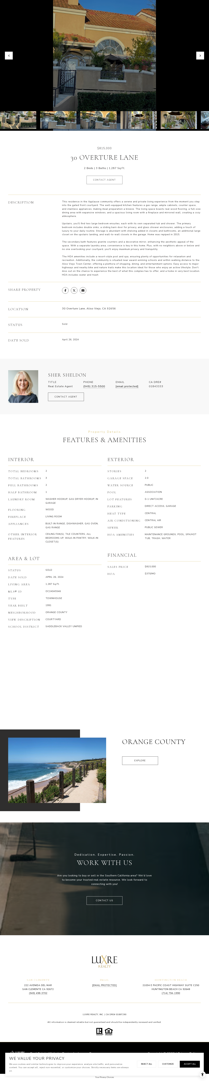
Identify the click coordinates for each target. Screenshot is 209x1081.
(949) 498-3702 (38, 993)
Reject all (146, 1064)
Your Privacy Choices (104, 1077)
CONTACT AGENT (66, 396)
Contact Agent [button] (104, 179)
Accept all (190, 1064)
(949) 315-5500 (94, 386)
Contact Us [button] (104, 900)
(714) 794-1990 (171, 993)
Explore (140, 760)
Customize (168, 1064)
